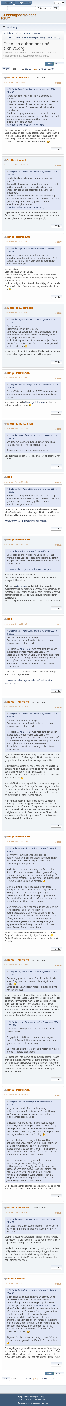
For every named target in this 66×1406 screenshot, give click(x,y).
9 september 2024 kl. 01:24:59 (16, 706)
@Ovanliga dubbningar (35, 402)
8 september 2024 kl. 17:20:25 (16, 312)
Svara (49, 63)
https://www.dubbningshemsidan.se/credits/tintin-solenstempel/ (28, 682)
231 (31, 68)
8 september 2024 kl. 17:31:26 (16, 428)
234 (45, 68)
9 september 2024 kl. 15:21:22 (16, 1283)
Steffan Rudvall (16, 160)
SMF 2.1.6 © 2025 (26, 1400)
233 (41, 68)
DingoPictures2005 (18, 236)
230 (26, 68)
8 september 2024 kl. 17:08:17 (16, 82)
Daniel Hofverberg (18, 77)
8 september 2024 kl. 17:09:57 (16, 165)
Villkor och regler (31, 1396)
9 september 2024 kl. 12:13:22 (16, 964)
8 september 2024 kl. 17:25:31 (16, 378)
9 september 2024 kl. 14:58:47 (16, 1212)
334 (52, 68)
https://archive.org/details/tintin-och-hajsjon (26, 521)
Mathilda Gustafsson (20, 307)
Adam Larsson (16, 1278)
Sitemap (45, 1403)
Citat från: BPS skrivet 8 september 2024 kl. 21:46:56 (31, 551)
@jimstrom (21, 586)
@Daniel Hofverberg (34, 124)
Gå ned (6, 69)
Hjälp (20, 1396)
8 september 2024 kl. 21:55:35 (16, 544)
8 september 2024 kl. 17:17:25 (16, 241)
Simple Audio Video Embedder (29, 1403)
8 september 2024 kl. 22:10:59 (16, 624)
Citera (57, 149)
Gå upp (6, 1378)
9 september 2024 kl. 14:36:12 (16, 1094)
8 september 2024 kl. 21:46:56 (16, 482)
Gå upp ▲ (44, 1396)
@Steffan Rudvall (15, 124)
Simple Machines (40, 1400)
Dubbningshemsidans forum (18, 16)
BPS (9, 477)
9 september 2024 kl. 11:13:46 (16, 841)
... (23, 68)
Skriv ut (59, 63)
